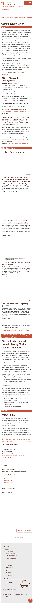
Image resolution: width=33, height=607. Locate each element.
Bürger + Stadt (9, 17)
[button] (16, 440)
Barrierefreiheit (5, 9)
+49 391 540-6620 (7, 458)
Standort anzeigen (10, 553)
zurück (20, 530)
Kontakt (22, 8)
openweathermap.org (11, 589)
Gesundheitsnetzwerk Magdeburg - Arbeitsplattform (16, 330)
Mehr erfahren (16, 161)
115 (16, 6)
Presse (2, 6)
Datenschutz (5, 8)
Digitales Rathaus (9, 6)
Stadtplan (16, 8)
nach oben (28, 530)
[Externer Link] (12, 12)
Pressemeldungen (10, 562)
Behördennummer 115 (8, 453)
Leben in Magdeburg (19, 17)
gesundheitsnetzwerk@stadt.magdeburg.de (14, 111)
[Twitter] (24, 537)
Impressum (20, 6)
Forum (11, 8)
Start (2, 17)
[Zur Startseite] (9, 3)
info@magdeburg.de (11, 558)
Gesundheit (29, 17)
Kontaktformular (7, 480)
